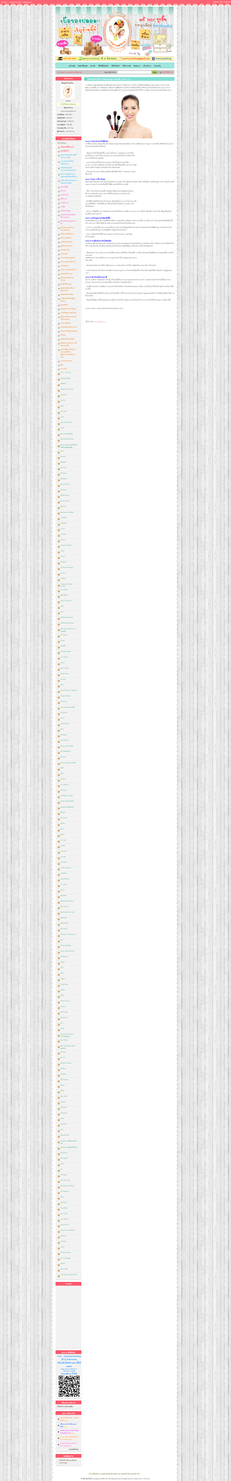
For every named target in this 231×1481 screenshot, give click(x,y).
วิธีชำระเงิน (126, 66)
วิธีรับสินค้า (115, 66)
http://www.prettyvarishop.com (71, 72)
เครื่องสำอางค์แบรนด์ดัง (65, 1406)
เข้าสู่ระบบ (226, 2)
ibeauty (68, 101)
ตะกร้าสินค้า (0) (167, 72)
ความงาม (98, 85)
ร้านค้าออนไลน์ (86, 1479)
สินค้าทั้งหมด (83, 66)
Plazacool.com (116, 1479)
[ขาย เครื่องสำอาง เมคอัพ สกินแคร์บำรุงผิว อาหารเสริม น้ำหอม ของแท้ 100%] (114, 60)
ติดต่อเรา (137, 66)
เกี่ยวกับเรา (147, 66)
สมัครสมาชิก (217, 2)
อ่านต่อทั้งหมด (74, 1449)
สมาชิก (93, 66)
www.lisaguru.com (100, 322)
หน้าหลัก (4, 2)
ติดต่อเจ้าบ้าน (68, 108)
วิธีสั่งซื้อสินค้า (103, 66)
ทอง (86, 88)
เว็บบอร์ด (157, 66)
